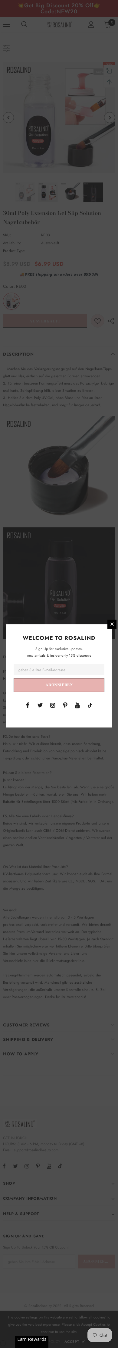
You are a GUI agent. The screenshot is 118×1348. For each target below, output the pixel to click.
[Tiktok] (89, 704)
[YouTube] (77, 704)
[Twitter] (40, 704)
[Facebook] (27, 704)
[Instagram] (52, 704)
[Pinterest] (65, 704)
